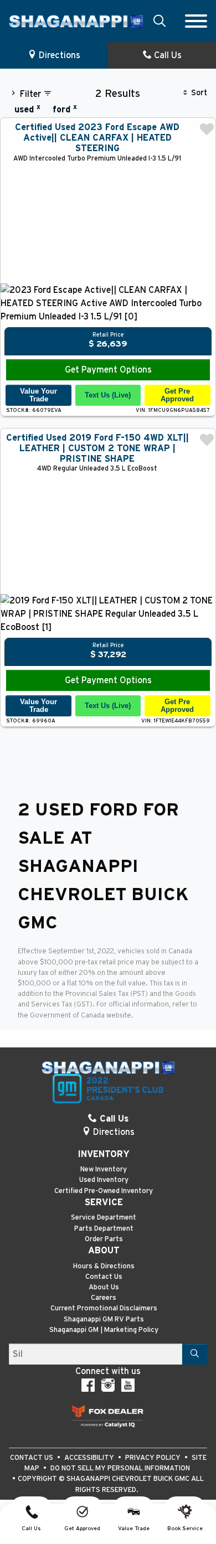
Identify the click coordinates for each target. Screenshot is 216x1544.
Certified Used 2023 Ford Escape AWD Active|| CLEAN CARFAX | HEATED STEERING (97, 138)
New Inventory (103, 1169)
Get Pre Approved (177, 395)
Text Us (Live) (108, 395)
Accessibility (90, 1458)
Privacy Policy (153, 1458)
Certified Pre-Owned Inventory (103, 1191)
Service (104, 1202)
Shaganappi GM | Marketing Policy (103, 1330)
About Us (104, 1287)
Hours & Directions (104, 1266)
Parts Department (103, 1228)
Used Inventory (103, 1180)
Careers (103, 1298)
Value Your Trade (38, 395)
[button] (159, 20)
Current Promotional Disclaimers (103, 1308)
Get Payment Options (108, 369)
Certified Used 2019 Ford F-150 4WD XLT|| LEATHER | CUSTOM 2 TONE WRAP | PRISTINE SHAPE (97, 448)
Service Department (103, 1217)
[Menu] (196, 21)
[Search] (194, 1354)
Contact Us (103, 1276)
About (104, 1250)
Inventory (104, 1154)
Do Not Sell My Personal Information (120, 1468)
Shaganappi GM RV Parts (104, 1319)
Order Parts (104, 1239)
